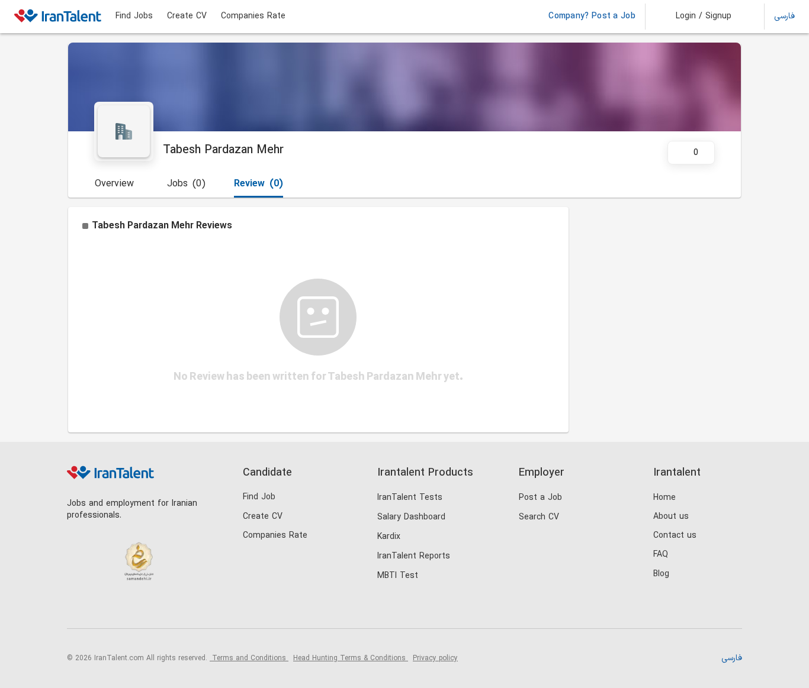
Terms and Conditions (249, 658)
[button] (695, 16)
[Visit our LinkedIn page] (79, 608)
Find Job (259, 497)
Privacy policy (435, 658)
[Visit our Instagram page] (103, 608)
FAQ (660, 554)
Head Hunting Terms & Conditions (350, 658)
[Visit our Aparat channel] (176, 608)
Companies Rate (253, 16)
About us (671, 517)
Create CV (187, 16)
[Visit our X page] (127, 608)
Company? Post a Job (591, 16)
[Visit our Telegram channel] (152, 608)
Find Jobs (134, 16)
